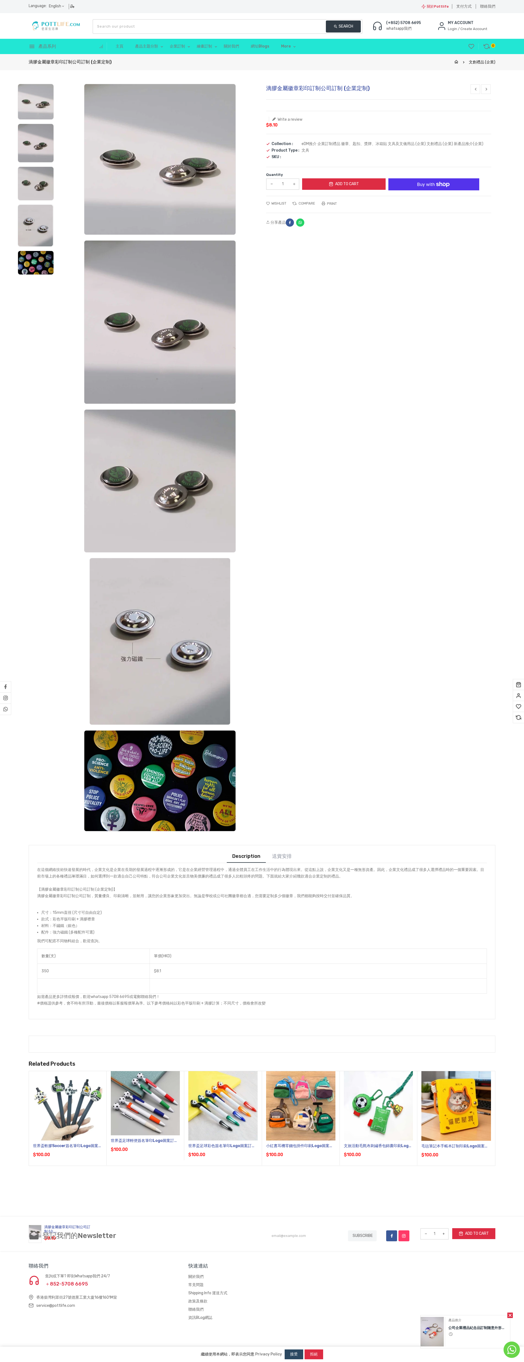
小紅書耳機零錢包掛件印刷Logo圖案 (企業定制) (297, 1146)
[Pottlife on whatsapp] (5, 709)
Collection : (282, 144)
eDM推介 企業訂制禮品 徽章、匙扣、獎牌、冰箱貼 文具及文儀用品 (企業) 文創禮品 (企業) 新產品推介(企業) (392, 143)
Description (246, 856)
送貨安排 (282, 856)
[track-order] (73, 6)
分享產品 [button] (278, 222)
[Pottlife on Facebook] (5, 686)
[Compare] (518, 717)
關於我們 (196, 1276)
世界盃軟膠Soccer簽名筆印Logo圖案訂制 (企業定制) (67, 1146)
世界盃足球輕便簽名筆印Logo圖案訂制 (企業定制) (144, 1141)
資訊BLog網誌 (200, 1317)
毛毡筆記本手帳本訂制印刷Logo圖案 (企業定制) (453, 1146)
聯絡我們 (487, 6)
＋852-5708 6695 (66, 1284)
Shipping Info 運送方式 (207, 1293)
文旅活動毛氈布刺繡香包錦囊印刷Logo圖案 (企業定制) (377, 1146)
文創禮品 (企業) (482, 62)
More (286, 46)
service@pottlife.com (55, 1305)
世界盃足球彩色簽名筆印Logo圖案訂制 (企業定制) (221, 1146)
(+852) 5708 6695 (403, 23)
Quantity (274, 175)
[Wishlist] (518, 706)
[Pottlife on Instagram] (5, 698)
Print (331, 204)
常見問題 (196, 1285)
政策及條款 (197, 1301)
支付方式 (464, 6)
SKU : (276, 157)
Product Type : (285, 150)
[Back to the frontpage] (456, 62)
